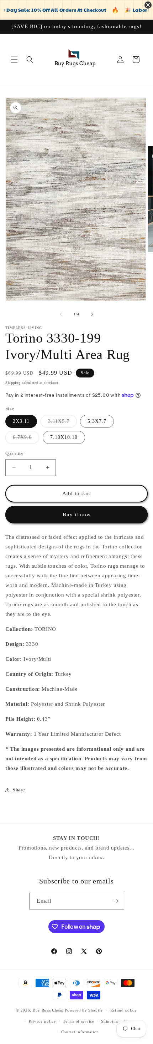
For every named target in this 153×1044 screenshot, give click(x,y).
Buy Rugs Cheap (48, 1010)
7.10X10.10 (64, 437)
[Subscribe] (116, 901)
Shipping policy (116, 1021)
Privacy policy (42, 1021)
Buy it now (77, 514)
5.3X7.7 (97, 421)
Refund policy (123, 1010)
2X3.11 (21, 421)
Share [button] (18, 789)
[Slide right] (92, 314)
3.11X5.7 (62, 423)
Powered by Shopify (84, 1010)
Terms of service (78, 1021)
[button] (14, 59)
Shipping (13, 383)
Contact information (80, 1032)
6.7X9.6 (26, 439)
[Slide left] (61, 314)
